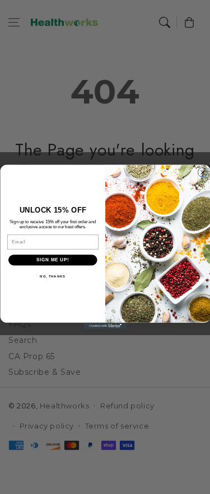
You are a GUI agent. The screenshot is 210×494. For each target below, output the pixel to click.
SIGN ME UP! (52, 260)
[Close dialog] (202, 172)
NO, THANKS (53, 277)
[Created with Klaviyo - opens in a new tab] (105, 326)
